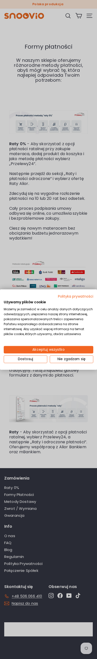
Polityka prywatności (75, 296)
